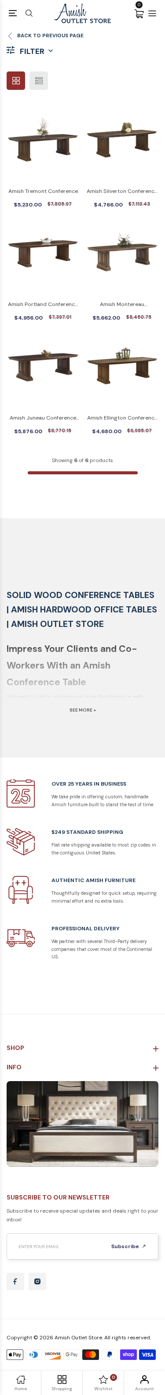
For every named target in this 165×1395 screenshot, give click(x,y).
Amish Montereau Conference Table (122, 305)
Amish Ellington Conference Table (122, 418)
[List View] (38, 80)
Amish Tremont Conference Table (43, 192)
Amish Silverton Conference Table (122, 192)
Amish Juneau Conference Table (43, 418)
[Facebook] (15, 1281)
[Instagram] (37, 1281)
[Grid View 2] (16, 80)
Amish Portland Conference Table (43, 305)
